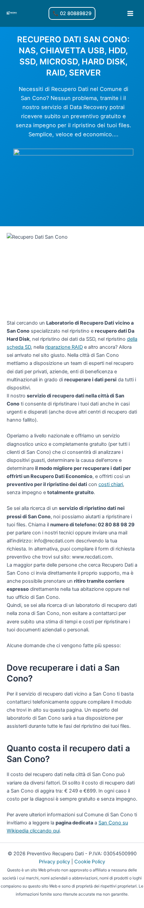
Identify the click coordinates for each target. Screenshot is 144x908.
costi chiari (110, 484)
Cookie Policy (89, 862)
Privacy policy (54, 862)
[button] (72, 13)
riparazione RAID (64, 347)
